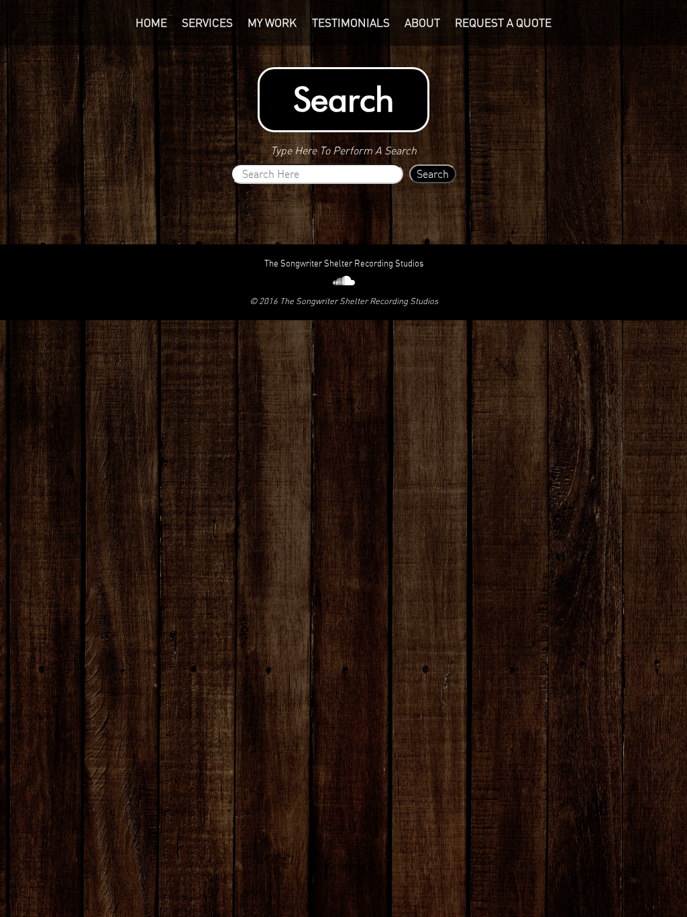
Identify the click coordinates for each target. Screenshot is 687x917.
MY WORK (272, 23)
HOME (151, 23)
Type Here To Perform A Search (343, 150)
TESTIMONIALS (351, 23)
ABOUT (422, 23)
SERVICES (207, 23)
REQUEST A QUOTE (503, 23)
